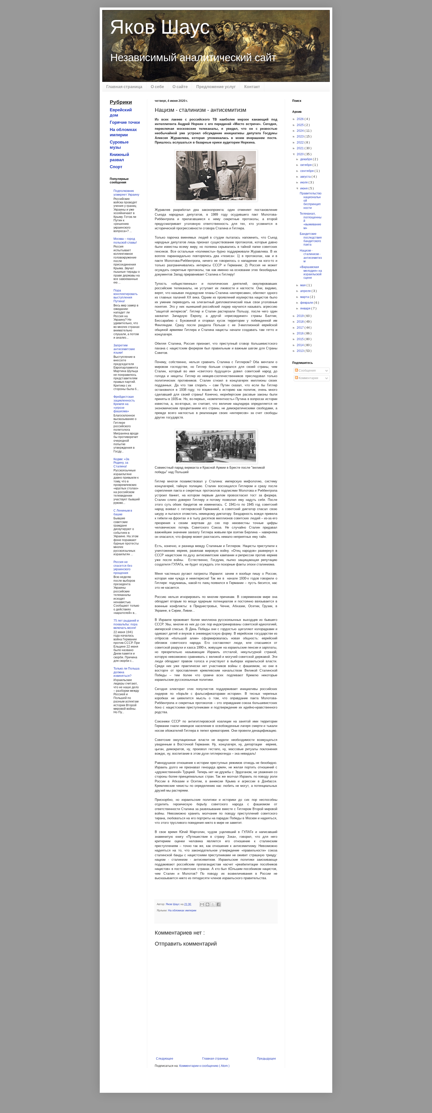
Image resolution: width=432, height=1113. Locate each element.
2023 (300, 136)
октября (306, 165)
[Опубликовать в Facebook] (218, 904)
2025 (300, 125)
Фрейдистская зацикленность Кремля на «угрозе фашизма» (124, 404)
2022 (300, 142)
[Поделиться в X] (213, 904)
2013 (300, 351)
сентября (307, 171)
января (305, 308)
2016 (300, 333)
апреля (306, 291)
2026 (300, 119)
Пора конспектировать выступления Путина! (126, 296)
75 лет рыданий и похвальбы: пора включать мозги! (126, 624)
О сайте (180, 87)
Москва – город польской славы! (125, 240)
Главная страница (124, 87)
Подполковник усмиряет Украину (126, 192)
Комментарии (308, 378)
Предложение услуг (216, 87)
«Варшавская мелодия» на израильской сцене (311, 272)
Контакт (252, 87)
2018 (300, 321)
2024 (300, 131)
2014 (300, 345)
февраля (307, 302)
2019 (300, 316)
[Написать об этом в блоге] (207, 904)
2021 (300, 148)
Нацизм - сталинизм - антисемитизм (311, 256)
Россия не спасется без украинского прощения (123, 567)
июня (304, 188)
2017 (300, 327)
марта (305, 297)
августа (306, 176)
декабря (306, 159)
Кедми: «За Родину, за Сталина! (121, 462)
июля (304, 182)
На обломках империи (182, 910)
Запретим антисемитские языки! (124, 349)
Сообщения (307, 370)
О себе (157, 87)
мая (303, 285)
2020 (300, 154)
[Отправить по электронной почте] (202, 904)
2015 (300, 339)
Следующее (164, 1058)
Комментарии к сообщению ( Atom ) (204, 1066)
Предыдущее (266, 1058)
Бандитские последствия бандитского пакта (311, 239)
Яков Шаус (160, 27)
